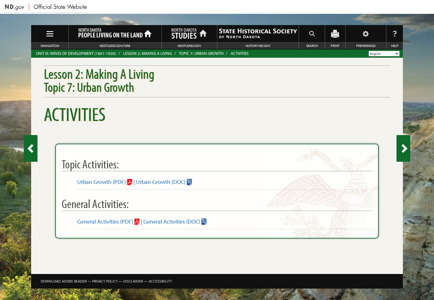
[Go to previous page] (30, 148)
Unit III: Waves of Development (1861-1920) (76, 53)
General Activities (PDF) (105, 221)
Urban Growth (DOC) (161, 182)
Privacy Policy (105, 281)
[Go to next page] (403, 148)
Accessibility (160, 281)
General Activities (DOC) (171, 221)
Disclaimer (133, 281)
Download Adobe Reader (63, 281)
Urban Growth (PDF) (101, 182)
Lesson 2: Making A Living (147, 53)
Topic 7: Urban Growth (201, 53)
